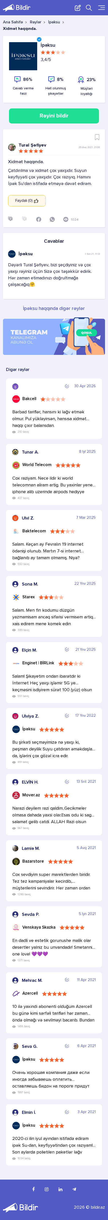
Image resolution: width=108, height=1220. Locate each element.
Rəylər (35, 22)
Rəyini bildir (54, 116)
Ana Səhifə (13, 22)
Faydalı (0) (24, 201)
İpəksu (54, 22)
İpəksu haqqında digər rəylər (54, 308)
